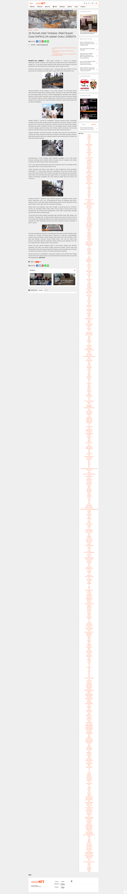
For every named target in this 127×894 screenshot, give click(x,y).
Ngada (89, 233)
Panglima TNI (89, 680)
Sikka (89, 147)
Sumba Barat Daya (89, 144)
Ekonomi (48, 6)
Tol (89, 330)
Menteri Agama (89, 651)
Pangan (89, 264)
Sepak (89, 756)
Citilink (89, 499)
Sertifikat (89, 329)
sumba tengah (89, 161)
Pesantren (89, 707)
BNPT (89, 461)
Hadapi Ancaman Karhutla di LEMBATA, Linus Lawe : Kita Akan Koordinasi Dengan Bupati (64, 282)
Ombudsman (89, 667)
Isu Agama (89, 571)
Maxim (89, 384)
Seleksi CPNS (89, 755)
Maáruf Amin (89, 261)
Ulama (89, 790)
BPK (89, 464)
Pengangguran (89, 325)
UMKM (89, 787)
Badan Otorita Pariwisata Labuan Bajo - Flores (89, 468)
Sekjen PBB (89, 417)
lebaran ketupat (89, 828)
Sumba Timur (89, 179)
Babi (89, 467)
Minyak (89, 653)
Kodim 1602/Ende (89, 224)
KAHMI (89, 582)
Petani (89, 709)
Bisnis (89, 487)
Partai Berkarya (89, 686)
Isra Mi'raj (89, 569)
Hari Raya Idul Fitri (89, 360)
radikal (89, 440)
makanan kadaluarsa (89, 832)
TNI (89, 425)
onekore (89, 841)
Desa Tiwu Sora (89, 506)
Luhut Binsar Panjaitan (89, 628)
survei (89, 336)
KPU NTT (89, 591)
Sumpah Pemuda (89, 421)
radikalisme (89, 160)
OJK (89, 664)
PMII (89, 675)
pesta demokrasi (89, 856)
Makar (89, 314)
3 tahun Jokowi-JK (89, 292)
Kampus (89, 374)
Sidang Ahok (89, 238)
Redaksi (62, 881)
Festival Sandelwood (89, 530)
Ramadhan (89, 286)
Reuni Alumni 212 (89, 288)
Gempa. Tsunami (89, 541)
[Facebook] (90, 3)
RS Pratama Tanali (89, 738)
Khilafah (89, 614)
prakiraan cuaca (89, 857)
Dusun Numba (89, 514)
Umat (89, 791)
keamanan (89, 182)
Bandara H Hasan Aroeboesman (89, 474)
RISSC (89, 736)
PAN (89, 669)
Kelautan (89, 280)
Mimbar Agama (89, 652)
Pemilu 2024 (89, 205)
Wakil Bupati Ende (89, 430)
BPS (89, 298)
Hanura (89, 556)
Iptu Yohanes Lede (89, 568)
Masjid (89, 638)
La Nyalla (89, 622)
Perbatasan (89, 236)
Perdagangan (89, 406)
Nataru (89, 392)
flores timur (89, 436)
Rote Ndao (89, 414)
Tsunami (89, 229)
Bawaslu (89, 478)
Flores (89, 141)
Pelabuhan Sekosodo (89, 694)
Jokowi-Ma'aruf (89, 310)
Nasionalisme (89, 168)
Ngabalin (89, 394)
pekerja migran (89, 849)
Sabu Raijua (89, 149)
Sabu (89, 751)
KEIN (89, 371)
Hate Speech (89, 309)
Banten (89, 475)
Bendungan (89, 482)
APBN (89, 337)
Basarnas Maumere (89, 476)
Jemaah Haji (89, 575)
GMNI (89, 272)
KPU (89, 588)
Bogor (89, 494)
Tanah (89, 772)
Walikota (89, 794)
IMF (89, 256)
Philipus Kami (89, 710)
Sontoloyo (89, 761)
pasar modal (89, 848)
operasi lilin (89, 842)
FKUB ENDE (89, 526)
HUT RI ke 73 (89, 359)
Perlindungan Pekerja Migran (89, 407)
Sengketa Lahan (89, 418)
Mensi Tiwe (89, 390)
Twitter (89, 784)
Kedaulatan (89, 606)
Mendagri (89, 315)
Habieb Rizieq (89, 306)
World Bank (89, 432)
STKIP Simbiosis (89, 748)
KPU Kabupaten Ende (89, 590)
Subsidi (89, 765)
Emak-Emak (89, 518)
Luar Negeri (89, 245)
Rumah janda (89, 742)
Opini (76, 6)
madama (89, 830)
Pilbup (89, 713)
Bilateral (89, 486)
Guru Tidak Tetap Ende (89, 545)
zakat (89, 871)
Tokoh (89, 428)
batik (89, 806)
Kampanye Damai (89, 598)
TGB (89, 424)
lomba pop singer (89, 829)
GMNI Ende (89, 536)
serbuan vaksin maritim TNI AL (89, 861)
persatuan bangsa (89, 853)
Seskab (89, 757)
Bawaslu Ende (89, 479)
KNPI (89, 587)
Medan (89, 641)
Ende (89, 140)
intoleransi (89, 814)
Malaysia (89, 636)
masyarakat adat (89, 833)
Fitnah (89, 534)
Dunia (89, 513)
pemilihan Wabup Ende (89, 852)
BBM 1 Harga (89, 295)
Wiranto (89, 290)
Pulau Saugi (89, 730)
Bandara (89, 472)
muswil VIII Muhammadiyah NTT (89, 834)
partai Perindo (89, 846)
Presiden (89, 410)
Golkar (89, 357)
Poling (89, 721)
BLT (89, 460)
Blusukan (89, 492)
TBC (89, 768)
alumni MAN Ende (89, 798)
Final (89, 533)
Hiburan (70, 6)
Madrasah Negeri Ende (89, 632)
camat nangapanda (89, 807)
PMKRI (89, 322)
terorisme (89, 217)
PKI (89, 398)
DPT (89, 344)
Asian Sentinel (89, 457)
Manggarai (89, 259)
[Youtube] (86, 3)
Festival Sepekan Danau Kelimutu (89, 356)
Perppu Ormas (89, 226)
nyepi (89, 838)
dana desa (89, 202)
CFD (89, 498)
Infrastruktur (89, 145)
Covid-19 (89, 164)
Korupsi (89, 257)
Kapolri (89, 375)
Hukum (89, 361)
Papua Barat (89, 682)
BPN (89, 465)
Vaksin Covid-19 (89, 332)
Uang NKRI (89, 788)
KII (89, 584)
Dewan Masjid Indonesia (89, 349)
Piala (89, 409)
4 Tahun (89, 445)
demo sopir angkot (89, 810)
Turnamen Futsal (89, 783)
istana (89, 815)
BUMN (89, 299)
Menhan (89, 387)
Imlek (89, 565)
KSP (89, 278)
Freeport (89, 221)
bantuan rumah (89, 803)
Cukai (89, 501)
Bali (89, 471)
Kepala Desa (89, 376)
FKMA (89, 525)
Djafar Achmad (89, 271)
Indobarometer (89, 367)
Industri (89, 368)
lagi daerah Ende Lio (89, 826)
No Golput (89, 661)
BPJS (89, 463)
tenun (89, 865)
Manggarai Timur (89, 260)
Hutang (89, 363)
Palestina (89, 402)
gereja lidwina (89, 813)
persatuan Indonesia (89, 334)
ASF (89, 451)
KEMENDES (89, 583)
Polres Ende (89, 228)
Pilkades (89, 717)
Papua (89, 170)
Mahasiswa (89, 313)
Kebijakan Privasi (63, 887)
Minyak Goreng (89, 655)
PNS (89, 676)
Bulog (89, 302)
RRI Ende (89, 737)
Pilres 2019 (89, 265)
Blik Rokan (89, 488)
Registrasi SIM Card (89, 740)
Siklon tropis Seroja (89, 760)
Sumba (89, 151)
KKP (89, 586)
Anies (89, 455)
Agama (89, 338)
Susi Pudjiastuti (89, 422)
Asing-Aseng (89, 459)
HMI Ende (89, 551)
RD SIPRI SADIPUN (89, 733)
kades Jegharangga (89, 818)
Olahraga (62, 6)
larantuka (89, 437)
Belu (89, 268)
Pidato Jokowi (89, 711)
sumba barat (89, 253)
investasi (89, 215)
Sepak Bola (89, 328)
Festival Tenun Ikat (89, 532)
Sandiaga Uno (89, 752)
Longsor (89, 626)
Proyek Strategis (89, 729)
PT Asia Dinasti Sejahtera (89, 401)
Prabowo (89, 267)
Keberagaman (89, 279)
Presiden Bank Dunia (89, 725)
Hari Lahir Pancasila (89, 559)
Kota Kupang (89, 163)
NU (89, 247)
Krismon (89, 618)
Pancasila (89, 159)
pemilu (89, 438)
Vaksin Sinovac (89, 429)
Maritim (89, 637)
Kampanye (89, 232)
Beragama (89, 484)
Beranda (33, 6)
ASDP (89, 449)
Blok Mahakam (89, 490)
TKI (89, 769)
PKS (89, 399)
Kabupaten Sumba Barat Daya (89, 203)
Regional (89, 287)
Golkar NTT (89, 544)
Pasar (89, 403)
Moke (89, 657)
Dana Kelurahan (89, 345)
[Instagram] (84, 3)
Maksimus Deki (89, 634)
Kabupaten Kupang (89, 244)
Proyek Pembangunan (89, 728)
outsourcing (89, 844)
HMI (89, 549)
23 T (89, 444)
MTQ (89, 630)
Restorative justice (89, 741)
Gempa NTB (89, 213)
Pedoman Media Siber (62, 884)
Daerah (83, 6)
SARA (89, 237)
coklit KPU (89, 434)
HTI (89, 156)
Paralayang (89, 683)
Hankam (89, 275)
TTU (89, 771)
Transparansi (89, 780)
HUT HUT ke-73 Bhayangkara (89, 552)
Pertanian (89, 174)
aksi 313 (89, 195)
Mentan (89, 649)
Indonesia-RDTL (89, 567)
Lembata (36, 30)
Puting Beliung (89, 732)
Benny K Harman (89, 483)
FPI (89, 528)
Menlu (89, 648)
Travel (89, 240)
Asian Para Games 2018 (89, 456)
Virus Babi (89, 792)
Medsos (89, 386)
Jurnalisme (89, 580)
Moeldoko (89, 283)
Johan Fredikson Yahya (89, 576)
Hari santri (89, 560)
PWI (89, 679)
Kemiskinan (89, 222)
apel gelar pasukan (89, 799)
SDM (89, 745)
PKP (89, 672)
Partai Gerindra (89, 687)
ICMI (89, 364)
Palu (89, 263)
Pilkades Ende (89, 718)
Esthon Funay (89, 353)
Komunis (89, 615)
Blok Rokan (89, 491)
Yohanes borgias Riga (89, 433)
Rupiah (89, 194)
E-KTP (89, 352)
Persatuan (89, 249)
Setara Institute (89, 759)
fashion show (89, 811)
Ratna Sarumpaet (89, 411)
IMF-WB (89, 563)
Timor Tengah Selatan (89, 157)
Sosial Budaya (89, 152)
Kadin (89, 372)
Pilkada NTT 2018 (89, 172)
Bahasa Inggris (89, 469)
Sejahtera (89, 753)
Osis (89, 668)
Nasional (40, 6)
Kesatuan (89, 613)
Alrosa (89, 230)
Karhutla (89, 602)
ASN (89, 452)
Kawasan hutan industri (89, 603)
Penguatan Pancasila (89, 698)
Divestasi (89, 510)
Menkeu (89, 388)
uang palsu (89, 868)
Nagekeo (89, 171)
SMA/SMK (89, 746)
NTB (89, 317)
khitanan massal (89, 825)
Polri (89, 326)
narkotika (89, 836)
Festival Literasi (89, 529)
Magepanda (89, 633)
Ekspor (89, 517)
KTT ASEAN (89, 594)
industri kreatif (89, 333)
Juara (89, 578)
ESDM (89, 209)
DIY (89, 502)
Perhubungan (89, 702)
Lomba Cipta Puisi (89, 625)
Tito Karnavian (89, 776)
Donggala (89, 511)
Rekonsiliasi (89, 206)
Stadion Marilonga (89, 763)
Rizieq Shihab (89, 413)
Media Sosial (89, 225)
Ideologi (89, 175)
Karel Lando (89, 601)
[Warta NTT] (40, 4)
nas (89, 837)
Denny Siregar (89, 348)
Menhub (89, 645)
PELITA (89, 671)
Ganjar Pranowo (89, 540)
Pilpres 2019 (89, 178)
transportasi (89, 218)
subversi (89, 864)
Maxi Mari (89, 640)
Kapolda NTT (89, 599)
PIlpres (89, 321)
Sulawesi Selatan (89, 767)
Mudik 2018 (89, 180)
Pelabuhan (89, 692)
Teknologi (89, 187)
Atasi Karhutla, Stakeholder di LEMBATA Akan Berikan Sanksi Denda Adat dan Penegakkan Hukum (40, 282)
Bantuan (89, 340)
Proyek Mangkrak (89, 726)
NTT (89, 198)
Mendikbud (89, 644)
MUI (89, 282)
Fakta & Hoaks (89, 355)
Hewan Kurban (89, 561)
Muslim (89, 660)
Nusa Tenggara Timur (89, 199)
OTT (89, 665)
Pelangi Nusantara (89, 695)
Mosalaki (89, 659)
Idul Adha (89, 365)
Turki (89, 782)
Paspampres (89, 688)
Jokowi (89, 148)
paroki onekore (89, 845)
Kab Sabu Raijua (89, 595)
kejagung (89, 822)
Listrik (89, 214)
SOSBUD (89, 155)
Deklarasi (89, 347)
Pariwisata (89, 284)
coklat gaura (89, 809)
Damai (89, 503)
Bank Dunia (89, 301)
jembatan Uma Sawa (89, 817)
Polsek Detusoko (89, 722)
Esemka (89, 522)
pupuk (89, 859)
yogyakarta (89, 869)
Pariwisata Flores (89, 684)
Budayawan (89, 495)
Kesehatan (89, 378)
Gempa (89, 211)
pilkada (89, 252)
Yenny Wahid (89, 291)
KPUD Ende (89, 592)
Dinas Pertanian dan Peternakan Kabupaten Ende (89, 509)
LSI (89, 621)
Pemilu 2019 (89, 167)
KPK (89, 276)
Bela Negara (89, 480)
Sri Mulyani (89, 251)
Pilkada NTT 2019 (89, 715)
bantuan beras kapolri (89, 802)
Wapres (89, 795)
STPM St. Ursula (89, 749)
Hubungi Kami (56, 883)
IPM (89, 564)
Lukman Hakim (89, 629)
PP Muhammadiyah (89, 324)
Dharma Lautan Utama (89, 507)
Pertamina (89, 706)
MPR (89, 382)
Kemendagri (89, 607)
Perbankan (89, 699)
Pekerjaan (89, 691)
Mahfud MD (89, 383)
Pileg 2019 (89, 714)
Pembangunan (89, 405)
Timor (89, 190)
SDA (89, 744)
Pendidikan (89, 234)
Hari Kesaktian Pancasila (89, 557)
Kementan (89, 610)
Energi (89, 210)
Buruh (89, 303)
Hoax (89, 186)
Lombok (89, 311)
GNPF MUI (89, 537)
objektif (89, 840)
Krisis (89, 379)
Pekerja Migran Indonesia (89, 690)
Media (89, 642)
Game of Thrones (89, 538)
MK (89, 380)
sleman (89, 863)
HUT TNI (89, 553)
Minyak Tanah (89, 656)
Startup (89, 764)
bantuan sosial (89, 805)
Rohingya (89, 201)
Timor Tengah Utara (89, 426)
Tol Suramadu (89, 779)
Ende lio (89, 521)
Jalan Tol (89, 572)
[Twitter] (92, 3)
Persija (89, 705)
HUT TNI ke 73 (89, 555)
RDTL (89, 734)
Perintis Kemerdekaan (89, 703)
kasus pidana (89, 821)
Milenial (89, 391)
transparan (89, 867)
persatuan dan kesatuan (89, 855)
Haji (89, 307)
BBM (89, 184)
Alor (89, 294)
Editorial (89, 515)
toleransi (89, 441)
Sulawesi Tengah (89, 207)
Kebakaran (89, 605)
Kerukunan (89, 611)
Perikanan (89, 248)
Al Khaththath (89, 453)
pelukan (89, 851)
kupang (89, 191)
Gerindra (89, 542)
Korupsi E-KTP (89, 617)
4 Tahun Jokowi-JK (89, 183)
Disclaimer (57, 887)
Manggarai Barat (89, 176)
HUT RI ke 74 (89, 274)
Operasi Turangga (89, 395)
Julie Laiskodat (89, 579)
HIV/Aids (89, 548)
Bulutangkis (89, 341)
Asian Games (89, 241)
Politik (55, 6)
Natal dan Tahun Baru (89, 318)
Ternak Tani (89, 775)
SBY (89, 415)
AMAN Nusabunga (89, 448)
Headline (89, 136)
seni (89, 860)
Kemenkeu (89, 609)
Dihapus (89, 351)
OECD (89, 663)
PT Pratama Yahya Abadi (89, 678)
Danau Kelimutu (89, 505)
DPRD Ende (89, 305)
